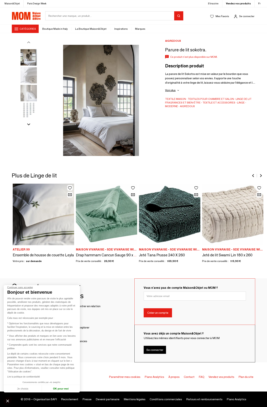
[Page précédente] (253, 175)
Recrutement (69, 399)
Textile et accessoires (219, 102)
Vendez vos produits (238, 3)
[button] (7, 400)
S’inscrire (213, 3)
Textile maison (175, 99)
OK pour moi (61, 388)
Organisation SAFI (45, 399)
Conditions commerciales (166, 399)
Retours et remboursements (204, 399)
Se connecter (246, 16)
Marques (140, 28)
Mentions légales (134, 399)
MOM (26, 16)
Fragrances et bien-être (183, 102)
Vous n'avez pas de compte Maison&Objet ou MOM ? (181, 287)
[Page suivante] (260, 175)
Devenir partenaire (108, 399)
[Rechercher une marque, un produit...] (178, 15)
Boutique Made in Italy (55, 28)
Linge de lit (244, 99)
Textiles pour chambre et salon (211, 99)
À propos (174, 377)
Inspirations (121, 28)
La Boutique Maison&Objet (91, 28)
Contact (189, 377)
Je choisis (22, 388)
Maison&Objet (12, 3)
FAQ (201, 377)
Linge (241, 102)
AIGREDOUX (187, 106)
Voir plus (170, 90)
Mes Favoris (222, 16)
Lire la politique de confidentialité (23, 376)
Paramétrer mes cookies (124, 377)
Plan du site (245, 377)
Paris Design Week (36, 3)
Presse (87, 399)
